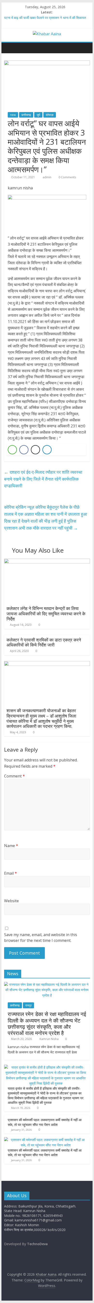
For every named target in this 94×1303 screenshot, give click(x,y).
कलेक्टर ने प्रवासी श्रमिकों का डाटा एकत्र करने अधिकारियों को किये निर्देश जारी (44, 642)
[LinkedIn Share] (47, 449)
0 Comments (67, 177)
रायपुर (28, 1005)
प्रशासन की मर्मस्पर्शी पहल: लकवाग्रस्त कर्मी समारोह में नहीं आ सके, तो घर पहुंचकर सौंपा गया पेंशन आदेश (44, 1122)
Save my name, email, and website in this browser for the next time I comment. (40, 937)
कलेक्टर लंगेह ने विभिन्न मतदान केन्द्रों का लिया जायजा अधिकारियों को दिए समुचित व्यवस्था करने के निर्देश (46, 613)
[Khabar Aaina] (9, 48)
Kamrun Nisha (49, 1039)
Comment (14, 776)
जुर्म (38, 115)
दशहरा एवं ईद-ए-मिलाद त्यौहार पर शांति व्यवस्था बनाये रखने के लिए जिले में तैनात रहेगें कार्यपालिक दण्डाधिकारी (43, 479)
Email (10, 873)
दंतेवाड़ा (50, 115)
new (13, 115)
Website (11, 900)
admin (47, 177)
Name (11, 845)
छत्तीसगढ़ (26, 115)
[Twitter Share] (35, 449)
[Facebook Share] (23, 449)
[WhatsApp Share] (12, 449)
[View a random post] (85, 48)
